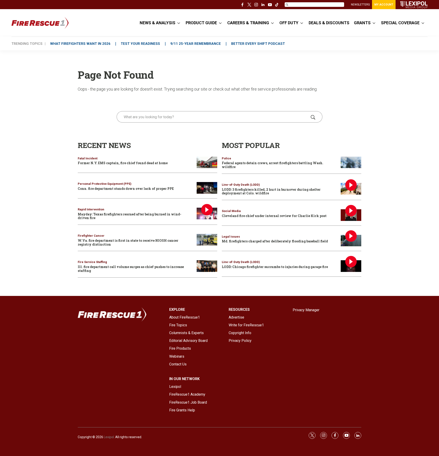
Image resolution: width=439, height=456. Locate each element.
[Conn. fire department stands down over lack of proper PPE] (207, 188)
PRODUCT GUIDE (201, 22)
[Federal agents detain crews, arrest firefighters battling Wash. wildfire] (351, 162)
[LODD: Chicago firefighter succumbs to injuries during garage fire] (351, 266)
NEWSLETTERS (360, 4)
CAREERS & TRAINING (248, 22)
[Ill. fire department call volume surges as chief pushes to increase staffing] (207, 266)
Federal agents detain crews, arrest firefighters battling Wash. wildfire (272, 165)
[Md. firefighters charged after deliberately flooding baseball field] (351, 241)
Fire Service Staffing (92, 262)
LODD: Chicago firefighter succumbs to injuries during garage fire (275, 267)
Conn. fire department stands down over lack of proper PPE (126, 188)
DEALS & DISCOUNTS (329, 22)
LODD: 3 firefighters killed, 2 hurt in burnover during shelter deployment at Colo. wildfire (271, 191)
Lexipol (109, 437)
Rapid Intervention (91, 209)
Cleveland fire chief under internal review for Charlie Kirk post (274, 216)
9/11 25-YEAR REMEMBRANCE (195, 44)
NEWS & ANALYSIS (157, 22)
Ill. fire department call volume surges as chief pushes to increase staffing (131, 269)
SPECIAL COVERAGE (400, 22)
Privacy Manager (306, 310)
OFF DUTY (288, 22)
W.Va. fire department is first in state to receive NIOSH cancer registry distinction (128, 242)
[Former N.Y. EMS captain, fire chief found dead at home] (207, 162)
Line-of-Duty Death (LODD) (241, 184)
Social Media (231, 211)
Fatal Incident (87, 158)
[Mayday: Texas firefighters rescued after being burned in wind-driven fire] (207, 213)
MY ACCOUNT (383, 4)
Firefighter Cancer (91, 235)
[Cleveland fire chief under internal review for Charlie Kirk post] (351, 215)
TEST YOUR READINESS (140, 44)
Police (226, 158)
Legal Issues (231, 236)
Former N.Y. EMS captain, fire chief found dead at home (123, 163)
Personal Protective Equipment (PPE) (104, 183)
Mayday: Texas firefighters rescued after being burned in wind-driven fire (129, 216)
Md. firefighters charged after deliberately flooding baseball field (275, 241)
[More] (178, 23)
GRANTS (362, 22)
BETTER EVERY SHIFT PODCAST (258, 44)
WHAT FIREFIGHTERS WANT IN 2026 (80, 44)
